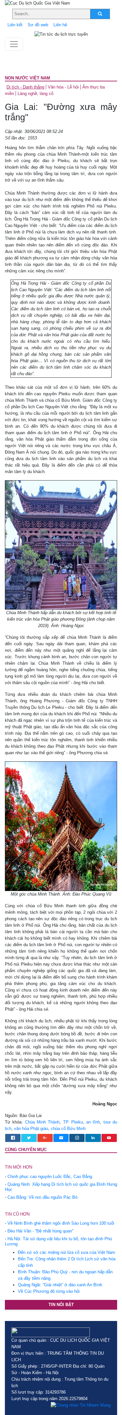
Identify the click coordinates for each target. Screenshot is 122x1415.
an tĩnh (93, 1122)
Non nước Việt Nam (27, 78)
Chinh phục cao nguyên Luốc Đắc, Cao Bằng (49, 1176)
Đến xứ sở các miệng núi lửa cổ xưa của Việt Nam (66, 1252)
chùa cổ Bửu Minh (68, 1128)
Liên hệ (60, 24)
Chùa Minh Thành (42, 1122)
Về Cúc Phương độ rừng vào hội (49, 1291)
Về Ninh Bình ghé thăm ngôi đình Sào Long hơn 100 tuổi (60, 1223)
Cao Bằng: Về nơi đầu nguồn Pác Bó (42, 1197)
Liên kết (14, 24)
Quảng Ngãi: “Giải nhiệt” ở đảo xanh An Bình (60, 1284)
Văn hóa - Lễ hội (63, 87)
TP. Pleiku (73, 1122)
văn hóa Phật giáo (31, 1128)
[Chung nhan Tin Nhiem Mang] (81, 1405)
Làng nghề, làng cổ (35, 93)
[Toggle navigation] (14, 44)
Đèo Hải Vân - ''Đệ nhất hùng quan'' (40, 1231)
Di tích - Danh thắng (25, 87)
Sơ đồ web (38, 24)
